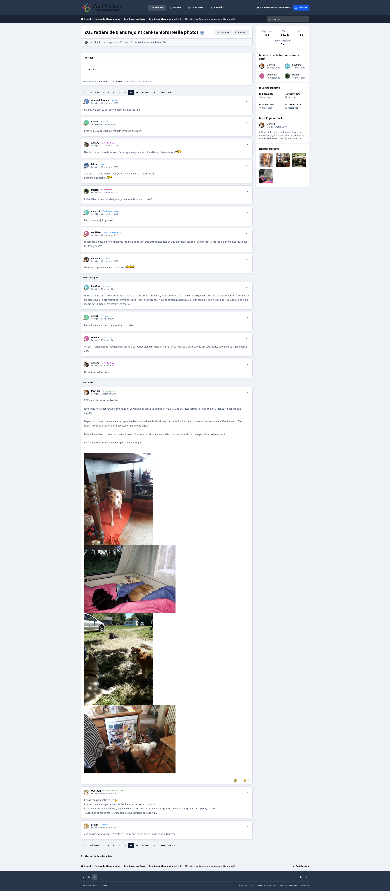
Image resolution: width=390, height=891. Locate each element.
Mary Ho (95, 391)
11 (125, 92)
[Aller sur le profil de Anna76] (86, 144)
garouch (95, 258)
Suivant (145, 92)
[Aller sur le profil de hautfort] (86, 287)
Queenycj (96, 790)
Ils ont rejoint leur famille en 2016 (148, 42)
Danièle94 (96, 232)
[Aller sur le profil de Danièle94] (86, 233)
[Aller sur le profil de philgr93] (86, 212)
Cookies (104, 885)
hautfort (95, 286)
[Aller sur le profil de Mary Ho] (86, 392)
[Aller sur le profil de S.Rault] (86, 42)
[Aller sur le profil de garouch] (86, 259)
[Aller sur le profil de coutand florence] (86, 101)
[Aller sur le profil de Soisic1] (86, 826)
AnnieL (94, 121)
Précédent (94, 92)
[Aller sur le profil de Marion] (86, 191)
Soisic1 (94, 824)
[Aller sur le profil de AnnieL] (86, 122)
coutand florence (100, 100)
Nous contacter (90, 885)
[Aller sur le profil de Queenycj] (86, 792)
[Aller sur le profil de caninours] (86, 338)
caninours (96, 337)
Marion (95, 189)
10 (119, 92)
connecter (102, 81)
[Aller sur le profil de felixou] (86, 165)
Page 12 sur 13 (167, 92)
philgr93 (95, 211)
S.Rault (97, 42)
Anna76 (95, 143)
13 (137, 92)
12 (131, 92)
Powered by (294, 885)
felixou (94, 164)
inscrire (120, 81)
